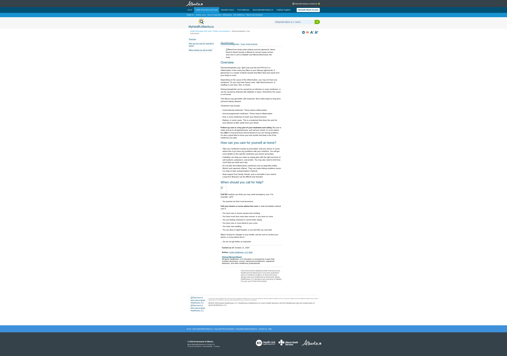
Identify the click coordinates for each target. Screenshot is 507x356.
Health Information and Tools (207, 10)
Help (270, 329)
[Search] (317, 22)
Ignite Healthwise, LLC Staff (240, 252)
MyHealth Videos (227, 10)
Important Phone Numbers (224, 329)
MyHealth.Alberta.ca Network (306, 4)
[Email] (303, 32)
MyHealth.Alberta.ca (201, 23)
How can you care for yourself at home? (201, 45)
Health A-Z (190, 15)
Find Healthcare (243, 10)
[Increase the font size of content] (316, 32)
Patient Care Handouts (254, 15)
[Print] (307, 32)
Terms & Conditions (194, 346)
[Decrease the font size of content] (312, 32)
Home (189, 10)
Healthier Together (283, 10)
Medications (227, 15)
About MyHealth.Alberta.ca (263, 10)
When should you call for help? (200, 50)
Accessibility (207, 346)
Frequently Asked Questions (246, 329)
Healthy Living (201, 15)
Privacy (217, 346)
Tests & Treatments (214, 15)
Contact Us (262, 329)
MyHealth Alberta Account (308, 10)
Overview (192, 39)
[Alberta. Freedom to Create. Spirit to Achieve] (309, 344)
